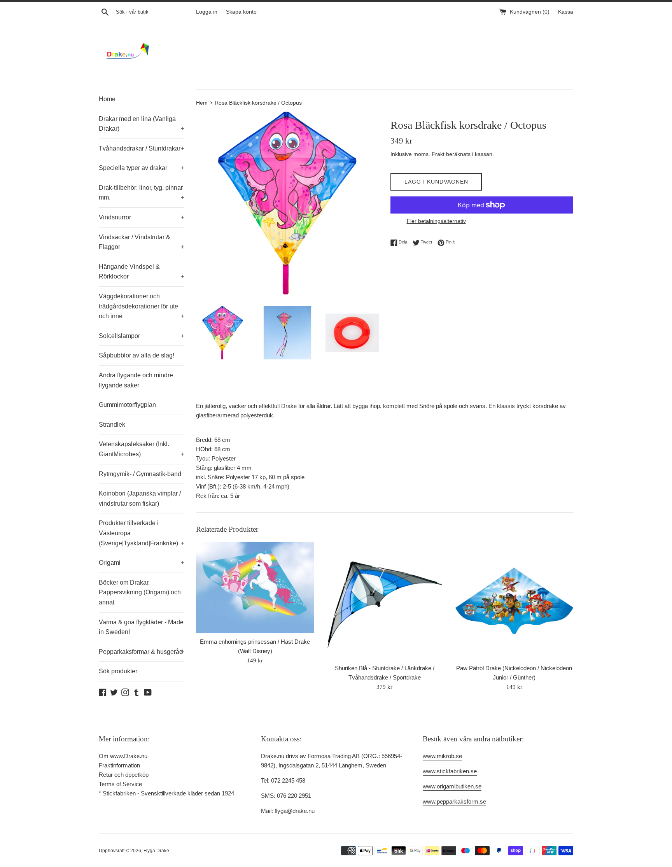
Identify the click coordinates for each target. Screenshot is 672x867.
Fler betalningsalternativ (436, 221)
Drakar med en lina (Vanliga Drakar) (141, 124)
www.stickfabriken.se (450, 771)
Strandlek (112, 424)
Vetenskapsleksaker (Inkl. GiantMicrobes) (141, 449)
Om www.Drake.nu (123, 756)
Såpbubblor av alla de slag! (136, 355)
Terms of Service (120, 784)
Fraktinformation (119, 765)
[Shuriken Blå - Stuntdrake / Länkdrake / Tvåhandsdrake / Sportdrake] (384, 601)
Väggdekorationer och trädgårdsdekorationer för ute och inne (141, 306)
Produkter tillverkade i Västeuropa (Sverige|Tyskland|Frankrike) (141, 533)
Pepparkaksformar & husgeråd (141, 651)
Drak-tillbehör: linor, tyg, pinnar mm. (141, 192)
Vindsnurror (141, 217)
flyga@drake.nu (295, 810)
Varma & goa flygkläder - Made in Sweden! (141, 627)
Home (107, 99)
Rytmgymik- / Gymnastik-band (140, 474)
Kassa (565, 12)
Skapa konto (241, 12)
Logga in (206, 12)
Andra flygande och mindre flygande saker (136, 380)
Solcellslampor (141, 336)
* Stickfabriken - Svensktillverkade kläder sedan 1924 (166, 793)
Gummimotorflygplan (127, 404)
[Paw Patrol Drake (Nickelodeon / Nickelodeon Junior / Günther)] (514, 601)
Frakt (438, 154)
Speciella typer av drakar (141, 168)
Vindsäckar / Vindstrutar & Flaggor (141, 242)
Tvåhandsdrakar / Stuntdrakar (141, 148)
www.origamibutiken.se (452, 786)
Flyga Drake (156, 850)
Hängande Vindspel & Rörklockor (141, 271)
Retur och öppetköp (124, 774)
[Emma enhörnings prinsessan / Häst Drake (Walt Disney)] (255, 587)
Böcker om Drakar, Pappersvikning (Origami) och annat (140, 592)
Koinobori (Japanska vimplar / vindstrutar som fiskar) (140, 498)
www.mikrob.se (442, 756)
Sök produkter (118, 671)
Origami (141, 562)
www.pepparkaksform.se (454, 801)
